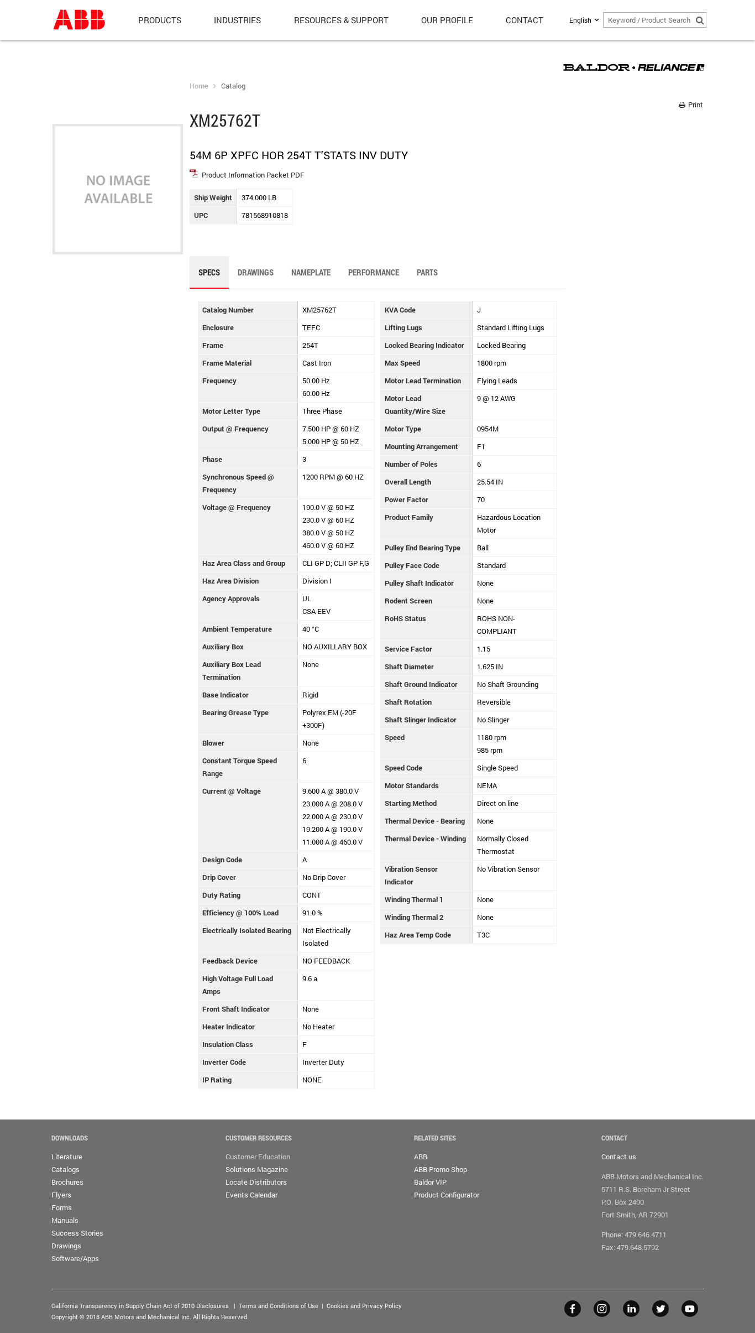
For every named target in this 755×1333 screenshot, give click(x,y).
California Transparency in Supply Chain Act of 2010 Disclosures (140, 1305)
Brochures (67, 1182)
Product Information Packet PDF (253, 175)
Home (199, 86)
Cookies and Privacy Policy (364, 1305)
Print (694, 105)
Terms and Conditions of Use (278, 1305)
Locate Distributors (256, 1182)
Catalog (233, 86)
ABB (420, 1157)
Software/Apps (75, 1258)
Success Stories (77, 1233)
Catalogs (65, 1169)
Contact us (618, 1157)
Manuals (64, 1220)
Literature (66, 1157)
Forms (61, 1207)
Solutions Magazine (257, 1169)
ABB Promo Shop (440, 1169)
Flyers (61, 1195)
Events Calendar (251, 1195)
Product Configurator (446, 1195)
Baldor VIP (430, 1182)
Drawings (66, 1246)
